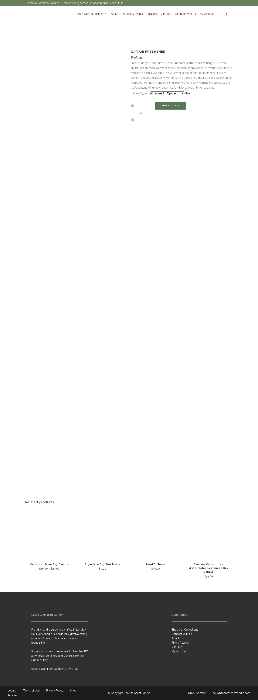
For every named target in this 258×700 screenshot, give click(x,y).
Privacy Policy (54, 690)
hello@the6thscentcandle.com (231, 693)
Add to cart (170, 105)
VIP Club (166, 13)
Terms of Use (31, 690)
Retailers (152, 13)
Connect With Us (185, 13)
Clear (187, 93)
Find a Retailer (180, 642)
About (114, 13)
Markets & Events (132, 13)
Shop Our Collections (90, 13)
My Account (207, 13)
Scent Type (140, 93)
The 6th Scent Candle (137, 693)
